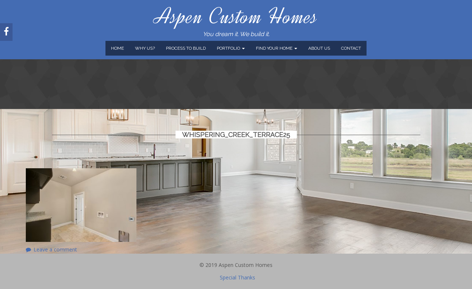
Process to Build (186, 48)
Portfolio (229, 48)
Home (117, 48)
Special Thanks (237, 277)
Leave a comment (55, 249)
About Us (319, 48)
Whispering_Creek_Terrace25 (236, 134)
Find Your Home (275, 48)
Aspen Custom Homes (236, 17)
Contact (351, 48)
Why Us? (145, 48)
